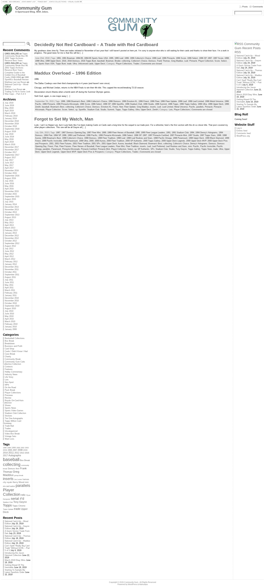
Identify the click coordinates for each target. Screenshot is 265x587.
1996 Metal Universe (214, 101)
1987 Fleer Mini (94, 132)
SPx (152, 149)
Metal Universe (181, 107)
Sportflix (82, 109)
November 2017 (12, 150)
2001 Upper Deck (109, 143)
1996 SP (202, 58)
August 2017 (10, 157)
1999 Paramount (70, 141)
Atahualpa (143, 584)
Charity (8, 356)
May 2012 (9, 254)
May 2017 (9, 165)
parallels (23, 485)
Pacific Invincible (207, 146)
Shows (8, 405)
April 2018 (9, 142)
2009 (25, 450)
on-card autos (9, 486)
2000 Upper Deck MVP (196, 141)
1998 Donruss (90, 138)
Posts (245, 7)
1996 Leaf (156, 58)
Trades (8, 428)
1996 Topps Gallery (188, 104)
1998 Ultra (39, 61)
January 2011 (11, 295)
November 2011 (12, 269)
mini (27, 482)
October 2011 (11, 272)
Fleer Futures (65, 146)
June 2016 (9, 183)
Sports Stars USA (46, 63)
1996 (5, 448)
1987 (58, 132)
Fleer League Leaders (105, 146)
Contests (9, 366)
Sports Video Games (14, 410)
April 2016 (9, 189)
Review (8, 398)
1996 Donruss (114, 101)
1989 (104, 132)
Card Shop (9, 349)
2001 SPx (96, 143)
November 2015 (12, 191)
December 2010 (12, 298)
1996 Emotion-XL (129, 101)
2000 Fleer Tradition (115, 141)
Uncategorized (11, 431)
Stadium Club (8, 502)
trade (17, 508)
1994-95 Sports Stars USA (96, 58)
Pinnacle (193, 61)
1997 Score (218, 58)
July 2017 (9, 160)
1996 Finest (143, 101)
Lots (7, 379)
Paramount (56, 149)
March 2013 (10, 228)
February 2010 (11, 324)
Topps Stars (206, 149)
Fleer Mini (120, 146)
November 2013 (12, 209)
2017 (5, 455)
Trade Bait (9, 426)
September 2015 (12, 196)
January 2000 (11, 329)
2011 (11, 452)
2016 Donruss (73, 61)
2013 (22, 453)
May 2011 (9, 285)
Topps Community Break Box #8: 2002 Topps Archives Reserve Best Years (16, 57)
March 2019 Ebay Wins (15, 560)
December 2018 (12, 121)
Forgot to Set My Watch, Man (63, 119)
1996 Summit (161, 104)
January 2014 (11, 204)
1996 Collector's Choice (140, 58)
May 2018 (9, 139)
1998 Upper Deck (53, 61)
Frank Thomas (163, 61)
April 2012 (9, 256)
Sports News (10, 408)
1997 (210, 58)
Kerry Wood (18, 482)
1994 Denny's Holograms (206, 132)
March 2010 (10, 321)
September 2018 (12, 129)
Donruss (11, 468)
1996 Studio (148, 104)
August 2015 (10, 199)
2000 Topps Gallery (151, 141)
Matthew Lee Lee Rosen (15, 82)
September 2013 (12, 215)
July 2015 (9, 202)
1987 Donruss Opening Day (73, 132)
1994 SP (57, 135)
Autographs (14, 455)
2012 (16, 453)
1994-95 (79, 58)
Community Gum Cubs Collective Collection (14, 363)
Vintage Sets (10, 436)
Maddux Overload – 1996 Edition (67, 73)
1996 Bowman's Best (75, 101)
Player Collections (13, 392)
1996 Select (192, 58)
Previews (9, 395)
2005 (10, 450)
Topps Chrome (18, 506)
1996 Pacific (91, 135)
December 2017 (12, 147)
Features (9, 369)
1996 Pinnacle (168, 58)
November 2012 (12, 238)
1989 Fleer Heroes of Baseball (120, 132)
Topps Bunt (61, 63)
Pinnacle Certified (89, 149)
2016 (27, 453)
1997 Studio (193, 135)
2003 (27, 448)
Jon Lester (18, 479)
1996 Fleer (154, 101)
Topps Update (8, 509)
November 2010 (12, 300)
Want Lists (9, 439)
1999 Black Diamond (214, 138)
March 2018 (10, 144)
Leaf (186, 61)
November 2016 (12, 170)
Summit (110, 109)
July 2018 (9, 134)
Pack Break (10, 390)
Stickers (8, 416)
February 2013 (11, 230)
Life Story (9, 377)
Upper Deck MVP (68, 152)
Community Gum (33, 8)
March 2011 (10, 290)
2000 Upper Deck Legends (173, 141)
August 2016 (10, 178)
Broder (117, 61)
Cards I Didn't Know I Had (16, 351)
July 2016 (9, 181)
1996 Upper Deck (215, 104)
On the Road (10, 387)
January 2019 (11, 118)
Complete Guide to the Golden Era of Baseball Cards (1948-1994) (15, 74)
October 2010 (11, 303)
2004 (5, 450)
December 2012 (12, 235)
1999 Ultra (83, 141)
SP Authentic (143, 149)
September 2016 (12, 176)
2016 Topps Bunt (88, 61)
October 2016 (11, 173)
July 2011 (9, 280)
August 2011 (10, 277)
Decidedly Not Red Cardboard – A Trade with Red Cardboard (96, 44)
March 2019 (10, 113)
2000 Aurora (100, 141)
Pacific (192, 107)
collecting (11, 464)
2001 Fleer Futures (63, 143)
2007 (15, 450)
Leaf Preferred (158, 146)
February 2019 (11, 116)
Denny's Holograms (198, 143)
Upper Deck (100, 63)
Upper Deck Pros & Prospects (90, 152)
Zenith (155, 109)
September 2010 (12, 306)
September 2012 (12, 243)
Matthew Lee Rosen (13, 89)
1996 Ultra (202, 104)
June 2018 (9, 136)
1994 (192, 132)
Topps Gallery (128, 109)
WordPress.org (243, 136)
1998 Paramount (180, 138)
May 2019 (9, 108)
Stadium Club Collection (15, 413)
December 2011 (12, 267)
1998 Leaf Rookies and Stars (139, 138)
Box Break (9, 341)
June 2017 (9, 163)
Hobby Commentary (13, 372)
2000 (18, 448)
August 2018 (10, 131)
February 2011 (11, 293)
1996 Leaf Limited (196, 101)
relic (23, 494)
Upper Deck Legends (50, 152)
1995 (111, 58)
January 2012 (11, 264)
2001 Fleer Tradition (81, 143)
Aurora (121, 143)
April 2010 (9, 319)
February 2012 (11, 261)
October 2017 (11, 152)
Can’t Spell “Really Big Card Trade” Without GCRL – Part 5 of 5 (17, 548)
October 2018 (11, 126)
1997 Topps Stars (208, 135)
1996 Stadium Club (133, 104)
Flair (56, 146)
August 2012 (10, 246)
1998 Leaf (121, 138)
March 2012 (10, 259)
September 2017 (12, 155)
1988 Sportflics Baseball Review (17, 78)
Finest (115, 107)
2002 (22, 448)
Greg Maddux (11, 473)
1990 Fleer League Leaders (153, 132)
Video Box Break (12, 434)
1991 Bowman (68, 58)
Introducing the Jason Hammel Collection (14, 554)
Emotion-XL (106, 107)
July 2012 (9, 248)
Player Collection (11, 492)
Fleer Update (130, 107)
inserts (8, 479)
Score (217, 61)
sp (36, 63)
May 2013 (9, 222)
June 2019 (9, 105)
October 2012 (11, 241)
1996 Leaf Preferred (76, 135)
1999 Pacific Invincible (52, 141)
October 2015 (11, 194)
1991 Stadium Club (180, 132)
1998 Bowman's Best (51, 138)
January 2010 (11, 326)
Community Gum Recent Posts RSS (248, 48)
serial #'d (17, 498)
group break (18, 475)
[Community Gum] (132, 28)
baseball (11, 459)
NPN (7, 385)
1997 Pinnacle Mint (178, 135)
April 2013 (9, 225)
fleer (17, 469)
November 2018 (12, 123)
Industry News (11, 374)
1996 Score (181, 58)
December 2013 (12, 207)
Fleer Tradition (132, 146)
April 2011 (9, 287)
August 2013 (10, 217)
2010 (5, 452)
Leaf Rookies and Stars (176, 146)
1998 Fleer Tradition (106, 138)
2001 (51, 143)
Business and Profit (13, 346)
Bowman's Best (57, 107)
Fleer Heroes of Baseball (83, 146)
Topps (7, 505)
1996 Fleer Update (169, 101)
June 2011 (9, 282)
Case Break (10, 354)
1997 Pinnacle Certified (158, 135)
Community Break (13, 359)
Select (224, 61)
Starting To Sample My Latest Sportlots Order (15, 571)
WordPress (132, 584)
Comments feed (243, 133)
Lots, (171, 109)
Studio (103, 109)
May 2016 (9, 186)
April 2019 (9, 110)
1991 (59, 58)
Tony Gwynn (20, 502)
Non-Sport (9, 382)
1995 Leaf (119, 58)
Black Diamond (140, 143)
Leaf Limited (167, 107)
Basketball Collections (15, 338)
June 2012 (9, 251)
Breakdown (10, 343)
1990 (137, 132)
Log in (239, 128)
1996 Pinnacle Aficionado (67, 104)
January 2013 (11, 233)
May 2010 (9, 316)
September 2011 (12, 274)
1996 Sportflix (118, 104)
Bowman (109, 61)
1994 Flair (48, 135)
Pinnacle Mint (104, 149)
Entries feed (241, 131)
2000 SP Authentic (133, 141)
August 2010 (10, 308)
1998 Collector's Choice (72, 138)
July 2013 (9, 220)
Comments (258, 7)
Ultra (75, 63)
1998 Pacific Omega (163, 138)
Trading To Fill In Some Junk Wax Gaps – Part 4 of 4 (17, 92)
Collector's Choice (139, 61)
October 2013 (11, 212)
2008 (20, 450)
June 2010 (9, 313)
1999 (14, 448)
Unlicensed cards (85, 63)
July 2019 (9, 103)
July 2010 (9, 311)
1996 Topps (173, 104)
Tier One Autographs (14, 418)
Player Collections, (124, 63)
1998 (9, 448)
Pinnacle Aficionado (71, 149)
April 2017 (9, 168)
